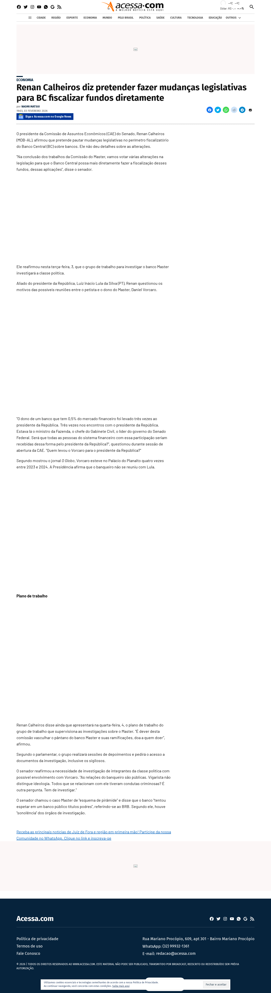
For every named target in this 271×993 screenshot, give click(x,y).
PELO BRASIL (126, 17)
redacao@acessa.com (176, 953)
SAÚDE (160, 17)
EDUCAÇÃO (215, 17)
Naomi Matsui (30, 106)
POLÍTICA (145, 17)
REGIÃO (56, 17)
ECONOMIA (90, 17)
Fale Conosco (28, 953)
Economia (24, 80)
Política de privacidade (37, 938)
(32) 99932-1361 (175, 946)
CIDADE (41, 17)
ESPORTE (72, 17)
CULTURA (176, 17)
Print (250, 110)
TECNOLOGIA (195, 17)
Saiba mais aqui (121, 986)
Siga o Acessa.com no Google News (48, 116)
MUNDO (107, 17)
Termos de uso (29, 946)
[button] (210, 110)
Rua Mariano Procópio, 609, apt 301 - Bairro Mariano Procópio (198, 938)
